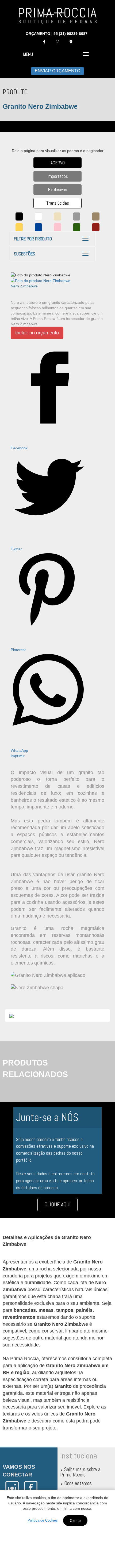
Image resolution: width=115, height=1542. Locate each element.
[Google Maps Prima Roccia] (71, 41)
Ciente (75, 1520)
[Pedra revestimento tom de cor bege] (57, 216)
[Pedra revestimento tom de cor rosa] (57, 227)
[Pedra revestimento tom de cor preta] (19, 216)
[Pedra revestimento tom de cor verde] (76, 227)
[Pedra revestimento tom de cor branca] (38, 216)
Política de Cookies (43, 1520)
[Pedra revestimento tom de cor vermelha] (95, 227)
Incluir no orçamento (37, 332)
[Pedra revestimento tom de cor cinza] (76, 216)
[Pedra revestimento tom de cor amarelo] (19, 227)
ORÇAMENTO (38, 33)
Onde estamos (78, 1483)
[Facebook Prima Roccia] (44, 41)
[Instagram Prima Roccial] (57, 41)
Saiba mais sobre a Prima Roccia (80, 1472)
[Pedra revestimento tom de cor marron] (95, 216)
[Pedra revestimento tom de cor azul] (38, 227)
